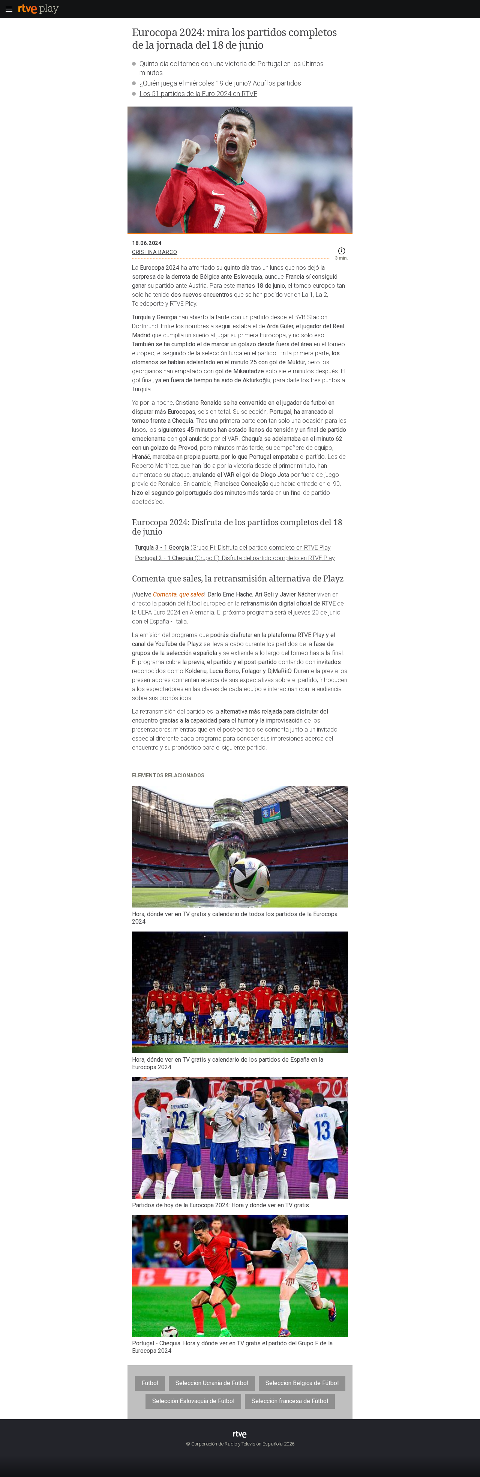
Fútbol (150, 1383)
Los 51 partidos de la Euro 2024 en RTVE (198, 94)
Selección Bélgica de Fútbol (302, 1383)
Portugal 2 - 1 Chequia (165, 558)
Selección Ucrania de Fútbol (212, 1383)
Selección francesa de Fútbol (290, 1401)
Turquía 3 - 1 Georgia (162, 547)
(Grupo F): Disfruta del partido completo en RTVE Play (260, 547)
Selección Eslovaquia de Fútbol (193, 1401)
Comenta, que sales (178, 594)
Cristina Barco (154, 252)
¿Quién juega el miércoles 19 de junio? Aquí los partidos (220, 83)
